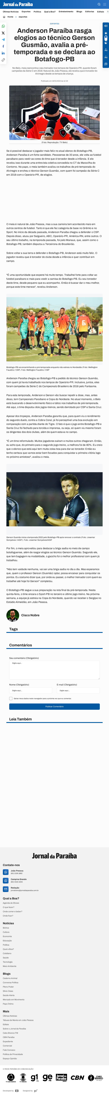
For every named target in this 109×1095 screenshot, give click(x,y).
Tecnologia (7, 962)
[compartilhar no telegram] (3, 39)
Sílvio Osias (8, 991)
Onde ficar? (8, 916)
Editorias (89, 12)
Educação (7, 941)
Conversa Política (10, 983)
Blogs (79, 12)
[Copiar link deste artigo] (3, 60)
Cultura (6, 932)
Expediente (8, 1042)
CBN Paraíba (8, 1037)
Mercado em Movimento (13, 1000)
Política (37, 12)
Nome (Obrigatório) (19, 684)
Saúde (6, 958)
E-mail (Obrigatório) (67, 684)
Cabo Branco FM (10, 1033)
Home (10, 17)
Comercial (7, 1046)
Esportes (26, 12)
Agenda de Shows (11, 903)
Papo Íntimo (8, 1004)
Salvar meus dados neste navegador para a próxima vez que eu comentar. (42, 698)
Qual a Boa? (50, 12)
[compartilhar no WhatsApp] (3, 26)
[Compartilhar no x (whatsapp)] (3, 33)
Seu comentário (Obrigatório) (24, 658)
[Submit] (99, 4)
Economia (7, 936)
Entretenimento (66, 12)
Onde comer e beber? (12, 912)
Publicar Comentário (54, 706)
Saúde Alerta (8, 995)
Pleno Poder (8, 987)
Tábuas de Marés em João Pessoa (18, 1020)
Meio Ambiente (9, 966)
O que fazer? (8, 907)
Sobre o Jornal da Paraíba (14, 1029)
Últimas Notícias (11, 12)
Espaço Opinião (10, 1059)
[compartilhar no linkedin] (3, 53)
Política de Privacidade (13, 1054)
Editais (100, 12)
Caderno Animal (10, 978)
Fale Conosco (9, 1050)
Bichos (6, 928)
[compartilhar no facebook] (3, 46)
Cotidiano (7, 954)
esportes (23, 17)
